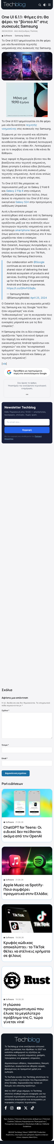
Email (5, 758)
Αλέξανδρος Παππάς (28, 31)
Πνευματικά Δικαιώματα (15, 1124)
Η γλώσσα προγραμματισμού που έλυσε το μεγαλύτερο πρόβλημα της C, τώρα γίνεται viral (23, 1013)
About (25, 1132)
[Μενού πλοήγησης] (49, 4)
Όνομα (5, 745)
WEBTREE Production (37, 1132)
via (4, 363)
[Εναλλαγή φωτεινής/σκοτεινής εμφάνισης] (44, 4)
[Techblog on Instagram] (11, 1108)
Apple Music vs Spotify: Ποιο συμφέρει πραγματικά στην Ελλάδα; (25, 889)
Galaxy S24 (22, 202)
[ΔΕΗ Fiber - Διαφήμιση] (27, 100)
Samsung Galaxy (22, 35)
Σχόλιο (5, 710)
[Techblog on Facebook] (6, 1108)
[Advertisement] (27, 566)
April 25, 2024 (38, 297)
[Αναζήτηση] (40, 5)
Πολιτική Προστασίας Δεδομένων (28, 1119)
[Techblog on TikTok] (32, 1108)
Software (8, 35)
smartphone (22, 230)
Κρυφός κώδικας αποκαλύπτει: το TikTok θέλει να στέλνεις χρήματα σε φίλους (26, 949)
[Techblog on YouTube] (19, 1108)
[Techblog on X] (25, 1108)
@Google (39, 262)
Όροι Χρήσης (9, 1119)
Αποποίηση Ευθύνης (34, 1124)
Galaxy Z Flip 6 (14, 190)
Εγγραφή (27, 430)
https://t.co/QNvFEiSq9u (21, 288)
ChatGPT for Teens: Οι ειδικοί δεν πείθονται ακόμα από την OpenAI (22, 831)
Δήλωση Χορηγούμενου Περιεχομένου (30, 1121)
